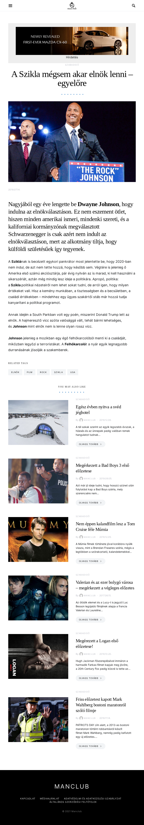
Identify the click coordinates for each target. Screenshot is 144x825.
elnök (15, 372)
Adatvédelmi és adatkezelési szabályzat (93, 798)
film (30, 372)
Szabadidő (72, 65)
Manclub (90, 420)
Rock (43, 372)
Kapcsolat (27, 798)
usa (72, 372)
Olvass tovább (88, 444)
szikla (58, 372)
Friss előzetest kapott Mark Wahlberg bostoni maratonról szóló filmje (101, 705)
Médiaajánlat (49, 798)
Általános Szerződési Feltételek (73, 802)
